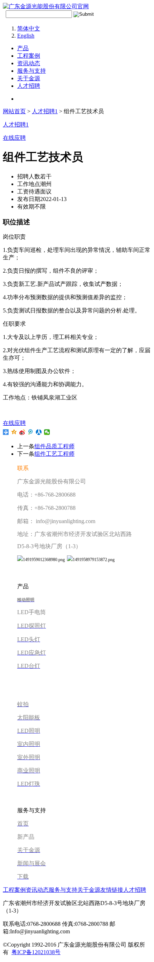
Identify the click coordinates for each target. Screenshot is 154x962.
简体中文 (28, 28)
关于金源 (28, 78)
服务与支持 (31, 71)
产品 (23, 48)
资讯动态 (28, 63)
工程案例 (28, 56)
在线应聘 (14, 423)
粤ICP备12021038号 (36, 952)
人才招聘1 (45, 111)
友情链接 (111, 890)
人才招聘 (28, 86)
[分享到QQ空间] (14, 432)
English (25, 36)
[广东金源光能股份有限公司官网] (46, 6)
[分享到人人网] (39, 432)
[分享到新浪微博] (22, 432)
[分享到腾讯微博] (31, 432)
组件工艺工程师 (54, 454)
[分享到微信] (47, 432)
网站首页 (14, 111)
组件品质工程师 (54, 446)
